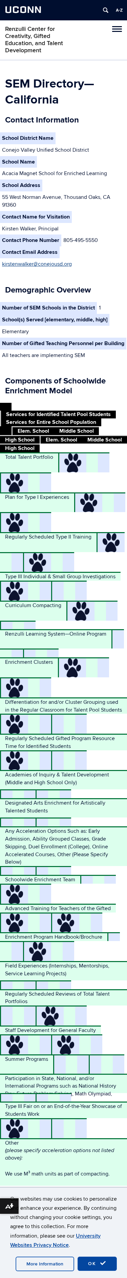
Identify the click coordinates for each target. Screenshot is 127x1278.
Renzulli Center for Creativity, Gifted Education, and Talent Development (34, 39)
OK (93, 1263)
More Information (44, 1264)
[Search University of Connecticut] (105, 10)
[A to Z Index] (119, 10)
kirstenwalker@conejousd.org (37, 264)
